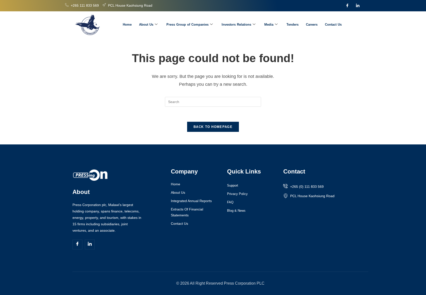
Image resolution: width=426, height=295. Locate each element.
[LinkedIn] (357, 5)
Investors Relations (236, 24)
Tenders (292, 24)
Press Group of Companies (187, 24)
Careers (312, 24)
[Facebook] (347, 5)
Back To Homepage (213, 127)
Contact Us (333, 24)
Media (268, 24)
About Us (146, 24)
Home (127, 24)
